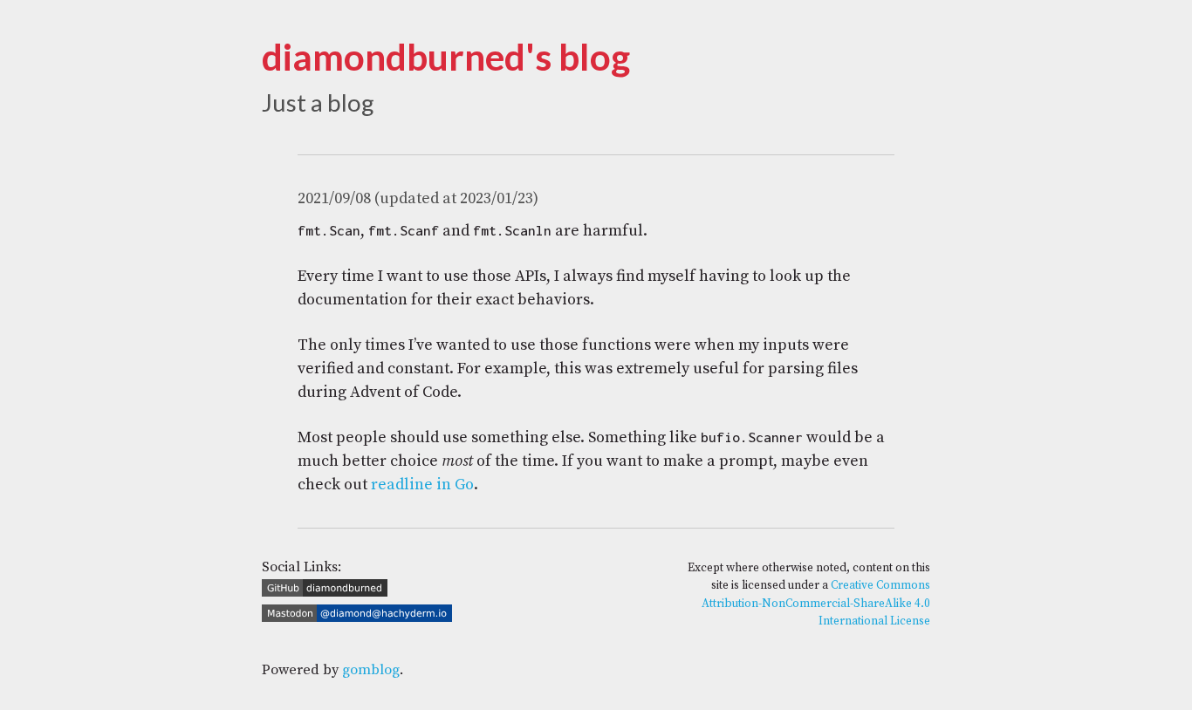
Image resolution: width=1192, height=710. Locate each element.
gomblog (371, 670)
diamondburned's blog (446, 56)
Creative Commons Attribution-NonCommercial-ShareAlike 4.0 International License (816, 603)
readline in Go (422, 484)
